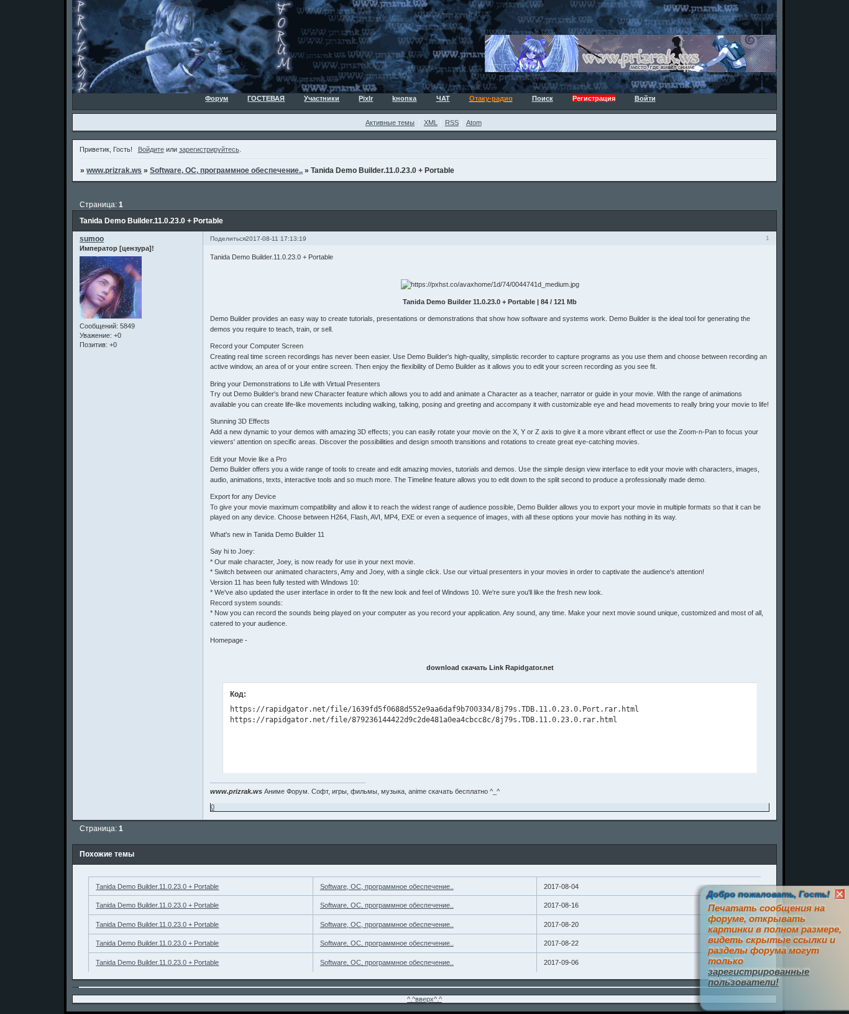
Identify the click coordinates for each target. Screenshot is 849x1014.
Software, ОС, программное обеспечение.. (226, 170)
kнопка (404, 98)
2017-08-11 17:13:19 (276, 238)
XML (431, 122)
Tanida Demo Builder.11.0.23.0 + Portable (157, 886)
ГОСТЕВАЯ (266, 98)
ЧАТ (443, 98)
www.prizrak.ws (114, 170)
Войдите (151, 149)
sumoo (92, 239)
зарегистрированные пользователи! (758, 976)
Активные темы (390, 122)
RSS (452, 122)
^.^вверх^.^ (424, 999)
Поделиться (228, 238)
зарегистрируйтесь (209, 149)
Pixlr (366, 98)
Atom (474, 122)
